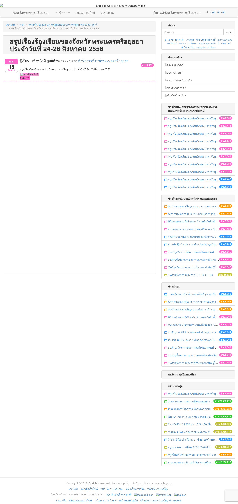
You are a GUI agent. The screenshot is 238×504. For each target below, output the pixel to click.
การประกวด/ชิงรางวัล (179, 80)
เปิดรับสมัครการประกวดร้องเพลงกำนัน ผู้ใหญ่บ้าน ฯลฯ (199, 267)
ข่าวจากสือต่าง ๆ (176, 88)
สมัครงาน (187, 47)
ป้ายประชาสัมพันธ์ (206, 39)
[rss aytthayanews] (180, 494)
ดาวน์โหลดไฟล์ (30, 74)
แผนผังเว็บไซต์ (89, 489)
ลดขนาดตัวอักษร (203, 12)
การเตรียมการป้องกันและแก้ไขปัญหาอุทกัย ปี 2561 (196, 294)
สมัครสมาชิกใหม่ (85, 12)
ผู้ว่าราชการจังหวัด (174, 39)
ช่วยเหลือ (61, 500)
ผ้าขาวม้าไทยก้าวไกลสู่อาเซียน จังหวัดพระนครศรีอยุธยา (199, 439)
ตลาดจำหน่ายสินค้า (207, 43)
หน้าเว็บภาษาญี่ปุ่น (157, 489)
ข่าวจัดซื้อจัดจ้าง (176, 95)
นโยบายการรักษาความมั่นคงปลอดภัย (116, 500)
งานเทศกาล (224, 43)
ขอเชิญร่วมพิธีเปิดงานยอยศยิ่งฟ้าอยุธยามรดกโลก (196, 237)
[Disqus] (79, 132)
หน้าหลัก (10, 24)
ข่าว (22, 24)
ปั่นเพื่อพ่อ (212, 47)
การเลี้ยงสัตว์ (172, 43)
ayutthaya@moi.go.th (118, 494)
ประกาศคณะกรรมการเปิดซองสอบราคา (190, 401)
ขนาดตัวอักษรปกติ (206, 12)
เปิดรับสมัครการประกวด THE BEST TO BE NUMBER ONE (201, 275)
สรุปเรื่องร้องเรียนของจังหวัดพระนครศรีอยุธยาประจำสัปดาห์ (62, 24)
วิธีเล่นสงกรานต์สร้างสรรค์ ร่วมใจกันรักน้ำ (192, 221)
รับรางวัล (182, 43)
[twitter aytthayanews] (164, 494)
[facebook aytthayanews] (143, 494)
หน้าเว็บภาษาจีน (135, 489)
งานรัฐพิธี (190, 40)
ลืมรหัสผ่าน (107, 12)
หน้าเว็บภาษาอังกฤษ (111, 489)
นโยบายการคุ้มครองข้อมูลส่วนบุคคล (161, 500)
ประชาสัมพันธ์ (175, 65)
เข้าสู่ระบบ (61, 12)
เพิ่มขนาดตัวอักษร (210, 12)
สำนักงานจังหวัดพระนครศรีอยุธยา (103, 60)
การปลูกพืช (201, 47)
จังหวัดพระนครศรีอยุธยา (31, 11)
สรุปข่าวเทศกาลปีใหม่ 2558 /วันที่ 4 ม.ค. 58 (192, 447)
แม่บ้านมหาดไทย (225, 40)
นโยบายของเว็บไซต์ (81, 500)
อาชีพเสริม (192, 43)
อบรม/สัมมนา (174, 72)
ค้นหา (229, 32)
